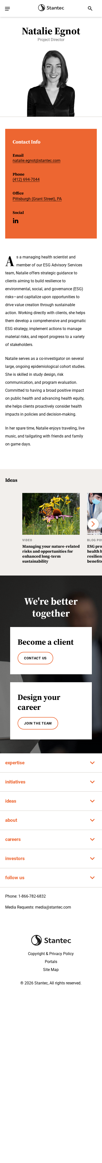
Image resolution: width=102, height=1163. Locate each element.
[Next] (93, 524)
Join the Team (38, 723)
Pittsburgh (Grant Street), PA (37, 198)
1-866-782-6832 (32, 896)
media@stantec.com (53, 907)
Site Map (51, 969)
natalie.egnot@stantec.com (36, 160)
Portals (51, 961)
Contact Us (35, 658)
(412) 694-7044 (26, 179)
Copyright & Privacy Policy (51, 953)
